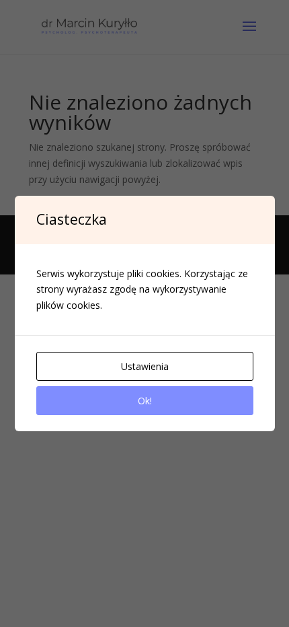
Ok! (145, 400)
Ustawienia (145, 366)
